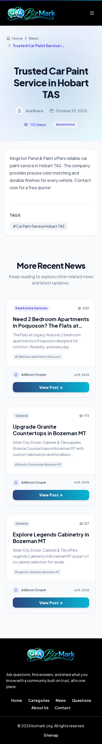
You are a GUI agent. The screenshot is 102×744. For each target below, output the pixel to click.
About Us (39, 707)
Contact (63, 707)
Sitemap (51, 735)
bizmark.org (42, 725)
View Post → (51, 387)
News (61, 700)
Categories (38, 700)
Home (16, 700)
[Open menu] (92, 13)
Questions (81, 700)
